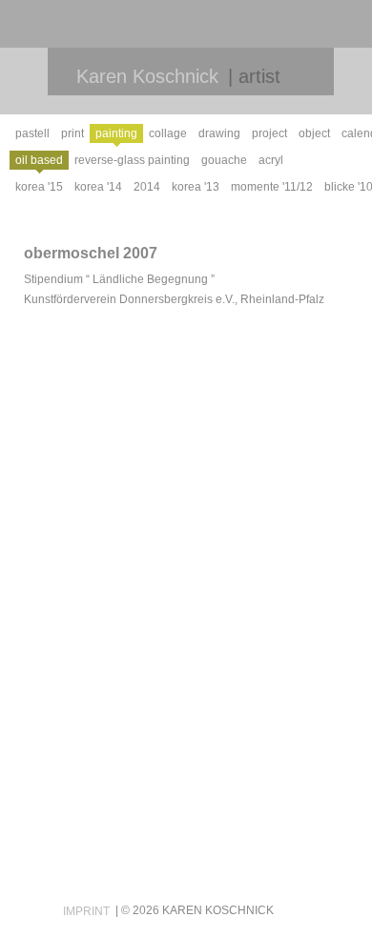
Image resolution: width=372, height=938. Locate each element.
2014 (147, 187)
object (314, 133)
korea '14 (98, 187)
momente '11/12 (272, 187)
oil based (39, 160)
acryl (270, 160)
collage (168, 133)
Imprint (86, 911)
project (269, 133)
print (72, 133)
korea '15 (39, 187)
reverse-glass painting (132, 160)
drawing (219, 133)
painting (116, 133)
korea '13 (195, 187)
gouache (224, 160)
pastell (32, 133)
